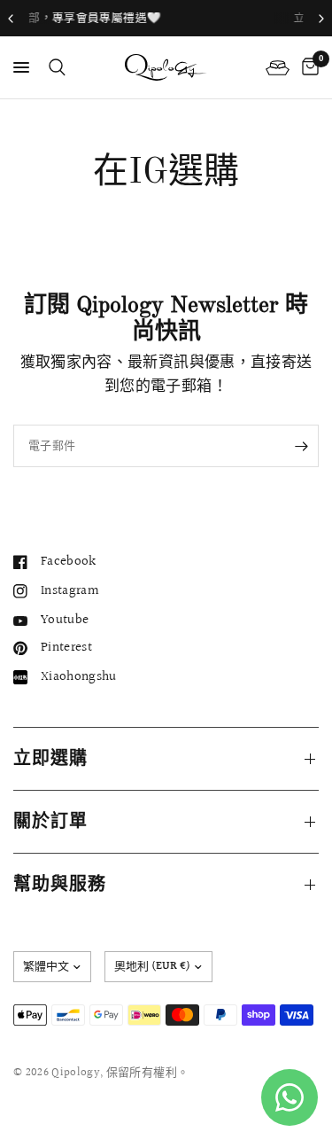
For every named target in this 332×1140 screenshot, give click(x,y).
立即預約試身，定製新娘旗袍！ (249, 18)
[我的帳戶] (277, 67)
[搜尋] (54, 67)
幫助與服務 (59, 885)
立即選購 (50, 759)
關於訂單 (50, 822)
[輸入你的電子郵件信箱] (301, 446)
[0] (307, 67)
